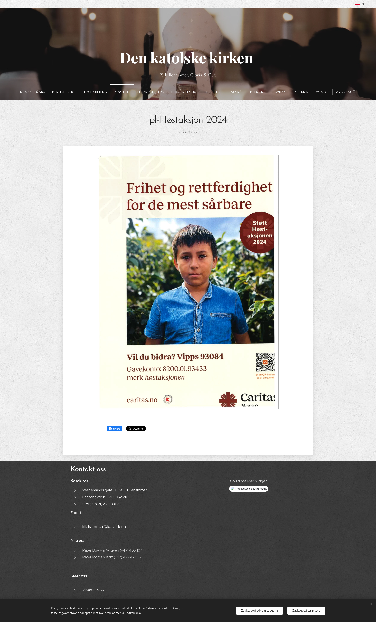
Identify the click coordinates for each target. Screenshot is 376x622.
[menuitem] (33, 92)
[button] (345, 92)
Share (116, 428)
